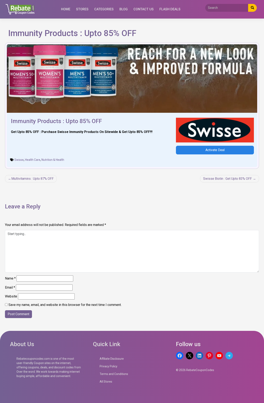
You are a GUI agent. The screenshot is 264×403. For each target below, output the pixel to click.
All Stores (106, 381)
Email (10, 287)
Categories (104, 9)
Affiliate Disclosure (112, 358)
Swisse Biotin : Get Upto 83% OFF (227, 179)
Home (65, 9)
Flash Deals (169, 9)
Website (11, 296)
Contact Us (143, 9)
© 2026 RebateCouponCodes (195, 370)
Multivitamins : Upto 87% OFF (32, 179)
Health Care (32, 159)
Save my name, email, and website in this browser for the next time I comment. (64, 305)
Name (10, 278)
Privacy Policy (108, 366)
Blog (123, 9)
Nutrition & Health (52, 159)
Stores (82, 9)
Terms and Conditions (114, 374)
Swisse (19, 159)
